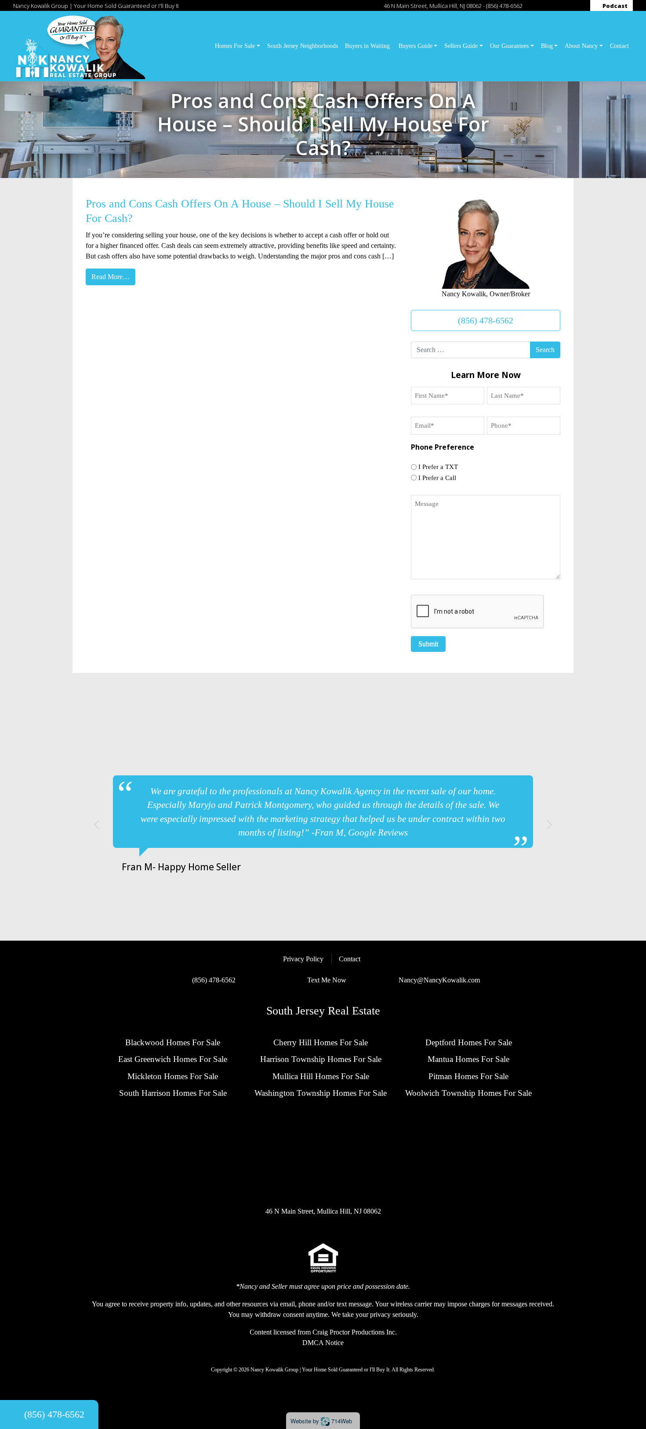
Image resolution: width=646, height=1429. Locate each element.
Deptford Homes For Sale (468, 1042)
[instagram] (543, 6)
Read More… (110, 276)
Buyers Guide (415, 45)
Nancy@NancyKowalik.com (439, 980)
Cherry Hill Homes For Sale (320, 1042)
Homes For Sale (235, 45)
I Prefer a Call (437, 477)
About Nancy (581, 45)
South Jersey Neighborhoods (302, 45)
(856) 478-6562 (504, 6)
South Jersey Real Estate (323, 1010)
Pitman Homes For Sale (468, 1076)
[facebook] (534, 6)
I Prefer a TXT (438, 466)
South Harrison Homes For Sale (173, 1093)
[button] (96, 824)
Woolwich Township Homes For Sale (468, 1093)
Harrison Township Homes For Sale (320, 1059)
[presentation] (477, 612)
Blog (547, 45)
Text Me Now (326, 980)
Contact (619, 45)
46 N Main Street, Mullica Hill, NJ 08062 (433, 6)
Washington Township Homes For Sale (320, 1093)
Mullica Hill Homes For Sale (320, 1076)
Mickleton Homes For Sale (172, 1076)
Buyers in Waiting (368, 45)
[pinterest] (569, 6)
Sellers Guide (461, 45)
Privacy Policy (303, 959)
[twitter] (552, 6)
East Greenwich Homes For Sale (172, 1059)
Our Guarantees (509, 45)
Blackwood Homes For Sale (172, 1042)
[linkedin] (561, 6)
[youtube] (579, 6)
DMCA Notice (323, 1342)
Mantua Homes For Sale (468, 1059)
